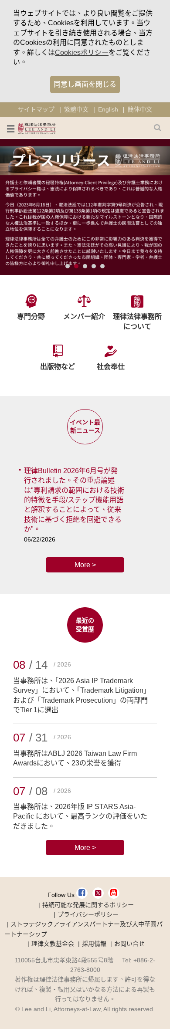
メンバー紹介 (84, 316)
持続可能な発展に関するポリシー (88, 904)
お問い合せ (129, 943)
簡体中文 (140, 109)
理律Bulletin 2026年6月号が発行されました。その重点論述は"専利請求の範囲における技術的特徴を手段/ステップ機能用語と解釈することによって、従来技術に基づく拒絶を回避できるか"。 (74, 500)
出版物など (57, 366)
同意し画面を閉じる (85, 84)
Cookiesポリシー (82, 52)
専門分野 (31, 316)
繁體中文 (76, 109)
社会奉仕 (111, 366)
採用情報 (94, 943)
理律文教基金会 (52, 943)
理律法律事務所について (137, 321)
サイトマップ (36, 109)
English (108, 109)
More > (85, 565)
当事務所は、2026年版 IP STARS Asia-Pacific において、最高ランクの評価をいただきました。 (80, 816)
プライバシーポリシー (88, 914)
